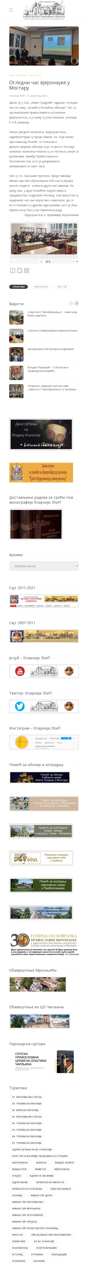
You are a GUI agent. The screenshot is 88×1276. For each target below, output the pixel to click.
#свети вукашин (46, 1247)
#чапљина (18, 1261)
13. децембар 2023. (37, 95)
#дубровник (20, 1182)
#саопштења (20, 1247)
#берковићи (20, 1162)
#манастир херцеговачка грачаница (35, 1228)
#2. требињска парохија (27, 1103)
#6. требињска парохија (27, 1136)
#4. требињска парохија (27, 1129)
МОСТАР (35, 75)
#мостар (62, 286)
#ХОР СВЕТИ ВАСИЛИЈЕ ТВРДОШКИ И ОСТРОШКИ (39, 1156)
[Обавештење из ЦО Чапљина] (40, 1021)
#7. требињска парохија (27, 1143)
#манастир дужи (41, 1195)
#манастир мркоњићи (26, 1208)
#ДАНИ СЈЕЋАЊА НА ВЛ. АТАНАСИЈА (32, 1149)
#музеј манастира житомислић (51, 1234)
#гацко (16, 1175)
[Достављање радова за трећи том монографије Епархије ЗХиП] (36, 524)
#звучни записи (60, 1188)
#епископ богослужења (27, 1188)
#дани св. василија (41, 1175)
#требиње (37, 1254)
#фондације (59, 1254)
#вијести (40, 1169)
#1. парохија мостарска (27, 1097)
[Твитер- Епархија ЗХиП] (44, 706)
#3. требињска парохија (27, 1123)
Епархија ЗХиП (17, 95)
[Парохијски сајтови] (44, 1061)
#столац (17, 1254)
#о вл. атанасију (44, 1241)
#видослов (19, 1169)
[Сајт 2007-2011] (44, 636)
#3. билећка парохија (25, 1110)
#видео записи (64, 1162)
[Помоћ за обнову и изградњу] (40, 777)
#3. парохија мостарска (27, 1116)
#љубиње (39, 1261)
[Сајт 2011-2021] (44, 601)
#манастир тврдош (24, 1221)
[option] (44, 354)
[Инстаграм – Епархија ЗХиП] (44, 742)
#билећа (41, 1162)
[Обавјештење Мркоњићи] (37, 984)
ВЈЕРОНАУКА (18, 75)
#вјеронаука (41, 286)
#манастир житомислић (27, 1202)
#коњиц (17, 1195)
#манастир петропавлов (27, 1215)
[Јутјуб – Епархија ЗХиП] (44, 671)
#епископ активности (50, 1182)
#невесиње (19, 1241)
